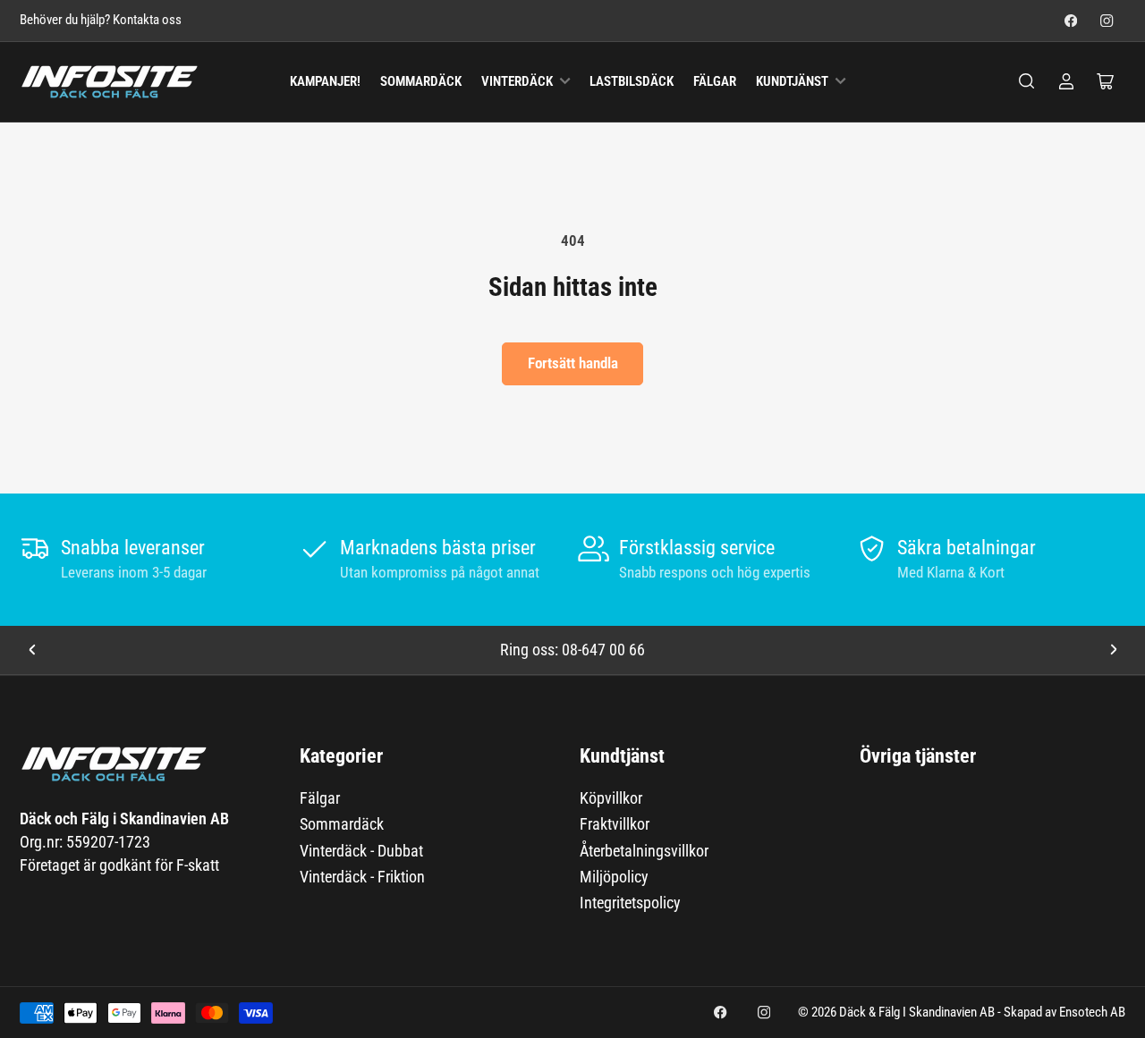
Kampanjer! (325, 81)
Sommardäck (421, 81)
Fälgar (714, 81)
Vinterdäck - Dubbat (361, 850)
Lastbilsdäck (631, 81)
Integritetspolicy (630, 902)
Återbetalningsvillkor (644, 850)
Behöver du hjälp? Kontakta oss (101, 20)
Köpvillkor (611, 798)
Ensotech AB (1092, 1012)
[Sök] (1027, 81)
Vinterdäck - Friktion (362, 876)
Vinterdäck (517, 81)
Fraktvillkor (614, 823)
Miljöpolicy (614, 876)
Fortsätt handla (573, 363)
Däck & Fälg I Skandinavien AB (917, 1012)
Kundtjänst (792, 81)
